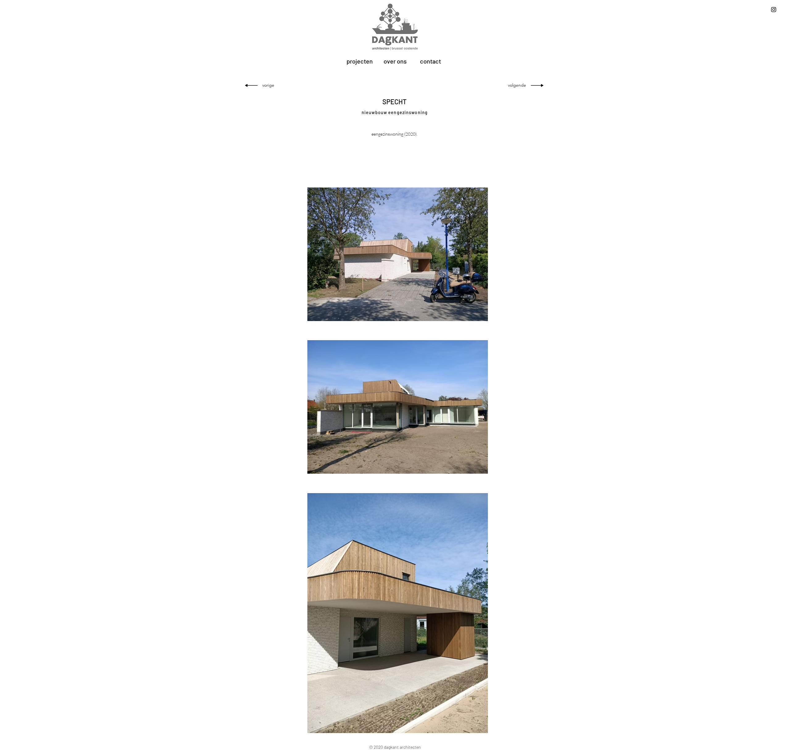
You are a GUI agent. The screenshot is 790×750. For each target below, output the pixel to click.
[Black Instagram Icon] (773, 9)
